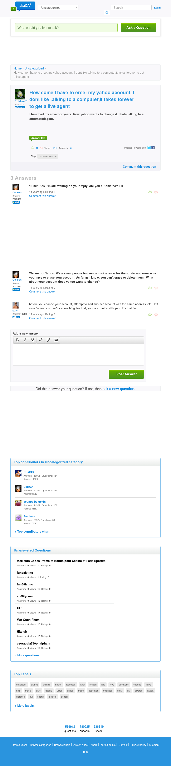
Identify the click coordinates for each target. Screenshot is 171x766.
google (48, 690)
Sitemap (154, 744)
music (28, 690)
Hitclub (22, 631)
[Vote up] (33, 147)
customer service (48, 156)
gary (15, 310)
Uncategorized (34, 68)
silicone (137, 684)
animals (46, 684)
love (112, 684)
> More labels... (25, 705)
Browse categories (40, 744)
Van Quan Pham (28, 619)
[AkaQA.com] (23, 6)
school (64, 696)
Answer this (38, 138)
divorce (138, 690)
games (34, 684)
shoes (70, 690)
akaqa (150, 690)
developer (21, 684)
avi (31, 696)
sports (40, 696)
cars (38, 690)
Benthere (29, 516)
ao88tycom (25, 596)
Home (18, 68)
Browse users (19, 744)
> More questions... (28, 655)
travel (148, 684)
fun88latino (25, 572)
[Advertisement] (86, 54)
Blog (85, 751)
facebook (70, 684)
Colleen (17, 192)
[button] (17, 340)
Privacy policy (138, 744)
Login (157, 7)
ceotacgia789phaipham (33, 643)
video (59, 690)
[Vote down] (41, 147)
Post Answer (126, 374)
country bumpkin (35, 501)
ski (128, 690)
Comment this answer (42, 196)
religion (93, 684)
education (93, 690)
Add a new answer (26, 333)
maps (81, 690)
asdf (82, 684)
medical (52, 696)
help (18, 690)
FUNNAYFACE (24, 101)
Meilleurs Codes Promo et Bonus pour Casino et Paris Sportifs (61, 561)
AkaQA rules (80, 744)
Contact (123, 744)
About (94, 744)
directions (124, 684)
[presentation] (17, 340)
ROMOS (29, 472)
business (107, 690)
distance (20, 696)
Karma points (108, 744)
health (58, 684)
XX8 (19, 608)
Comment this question (139, 166)
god (103, 684)
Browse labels (62, 744)
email (119, 690)
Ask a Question (138, 27)
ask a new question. (119, 388)
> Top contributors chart (32, 531)
